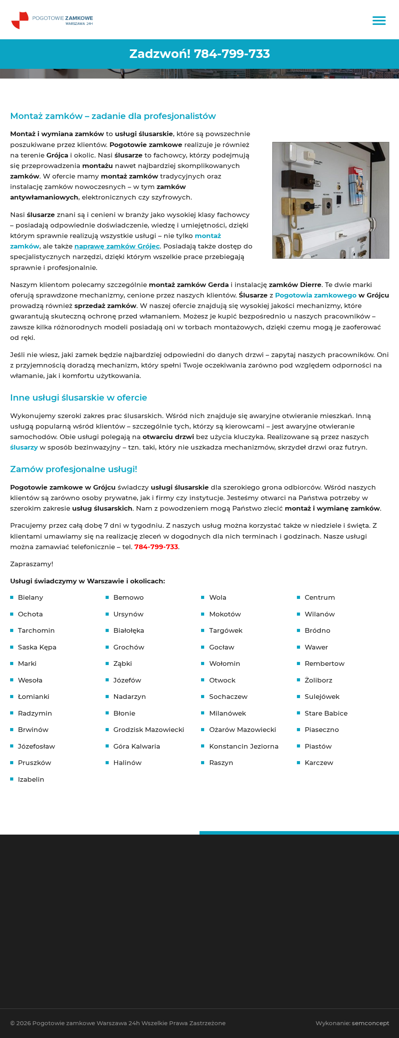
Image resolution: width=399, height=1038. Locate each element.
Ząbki (122, 663)
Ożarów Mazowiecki (242, 729)
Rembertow (324, 663)
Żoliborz (318, 680)
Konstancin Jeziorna (244, 746)
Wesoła (30, 680)
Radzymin (35, 713)
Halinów (127, 763)
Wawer (316, 647)
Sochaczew (228, 696)
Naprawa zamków (142, 942)
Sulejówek (322, 696)
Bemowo (128, 597)
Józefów (127, 680)
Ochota (30, 614)
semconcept (370, 1023)
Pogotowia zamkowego (316, 295)
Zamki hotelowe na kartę (248, 919)
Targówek (225, 630)
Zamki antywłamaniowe (247, 925)
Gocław (221, 647)
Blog (130, 948)
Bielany (30, 597)
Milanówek (227, 713)
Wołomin (224, 663)
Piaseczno (322, 729)
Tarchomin (36, 630)
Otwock (222, 680)
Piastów (318, 746)
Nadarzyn (129, 696)
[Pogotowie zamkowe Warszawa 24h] (53, 19)
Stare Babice (326, 713)
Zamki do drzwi (239, 896)
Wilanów (320, 614)
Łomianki (33, 696)
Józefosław (36, 746)
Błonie (124, 713)
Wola (217, 597)
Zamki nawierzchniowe (246, 908)
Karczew (319, 763)
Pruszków (34, 763)
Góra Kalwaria (136, 746)
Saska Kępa (37, 647)
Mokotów (225, 614)
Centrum (320, 597)
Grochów (128, 647)
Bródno (317, 630)
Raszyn (221, 763)
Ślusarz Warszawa (142, 902)
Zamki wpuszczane (243, 902)
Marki (27, 663)
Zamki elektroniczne (244, 914)
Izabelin (31, 779)
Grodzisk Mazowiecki (148, 729)
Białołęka (128, 630)
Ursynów (128, 614)
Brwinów (33, 729)
